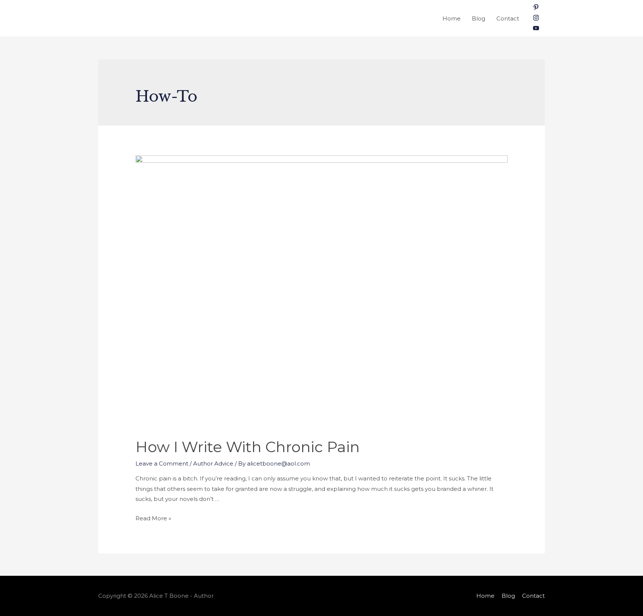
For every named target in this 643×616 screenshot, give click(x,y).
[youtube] (536, 29)
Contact (507, 18)
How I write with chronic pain (247, 447)
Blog (478, 18)
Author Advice (213, 463)
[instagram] (536, 18)
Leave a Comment (161, 463)
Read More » (153, 518)
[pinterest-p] (536, 8)
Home (451, 18)
